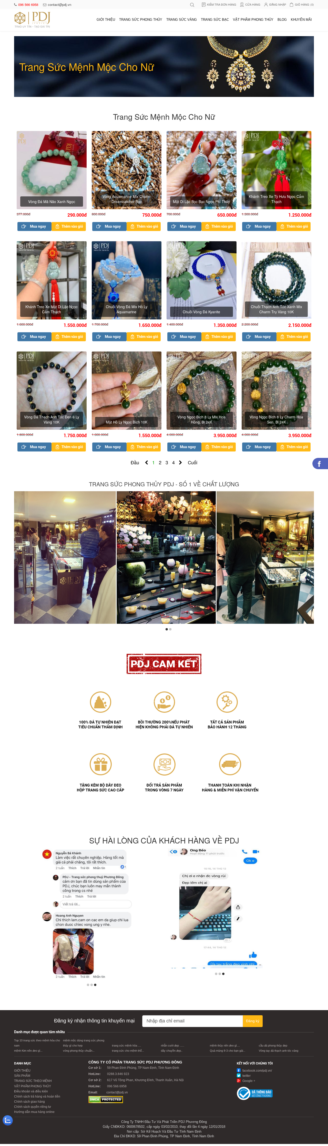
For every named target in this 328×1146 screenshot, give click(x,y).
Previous (19, 559)
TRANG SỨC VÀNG (181, 20)
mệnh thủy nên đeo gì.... (225, 1045)
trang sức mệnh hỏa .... (126, 1045)
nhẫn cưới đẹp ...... (172, 1045)
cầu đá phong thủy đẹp (273, 1045)
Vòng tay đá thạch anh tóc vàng (278, 1050)
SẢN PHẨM (22, 1076)
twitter (246, 1076)
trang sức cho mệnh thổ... (128, 1050)
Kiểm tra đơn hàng (221, 4)
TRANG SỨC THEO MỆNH (33, 1081)
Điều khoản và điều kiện (31, 1091)
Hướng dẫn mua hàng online (34, 1112)
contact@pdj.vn (59, 4)
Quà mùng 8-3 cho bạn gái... (227, 1050)
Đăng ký (252, 1021)
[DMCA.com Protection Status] (105, 1099)
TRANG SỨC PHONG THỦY (140, 20)
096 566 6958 (28, 4)
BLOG (282, 20)
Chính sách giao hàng (29, 1101)
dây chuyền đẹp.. (171, 1050)
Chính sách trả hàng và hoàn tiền (37, 1096)
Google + (248, 1081)
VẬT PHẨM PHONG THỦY (253, 20)
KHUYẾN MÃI (301, 20)
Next (309, 559)
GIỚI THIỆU (106, 20)
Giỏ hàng (304, 4)
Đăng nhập (277, 4)
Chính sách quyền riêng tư (32, 1107)
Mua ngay (38, 226)
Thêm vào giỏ (72, 226)
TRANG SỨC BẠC (215, 20)
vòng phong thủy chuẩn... (79, 1050)
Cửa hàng (252, 4)
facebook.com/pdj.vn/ (257, 1070)
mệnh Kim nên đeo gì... (28, 1050)
